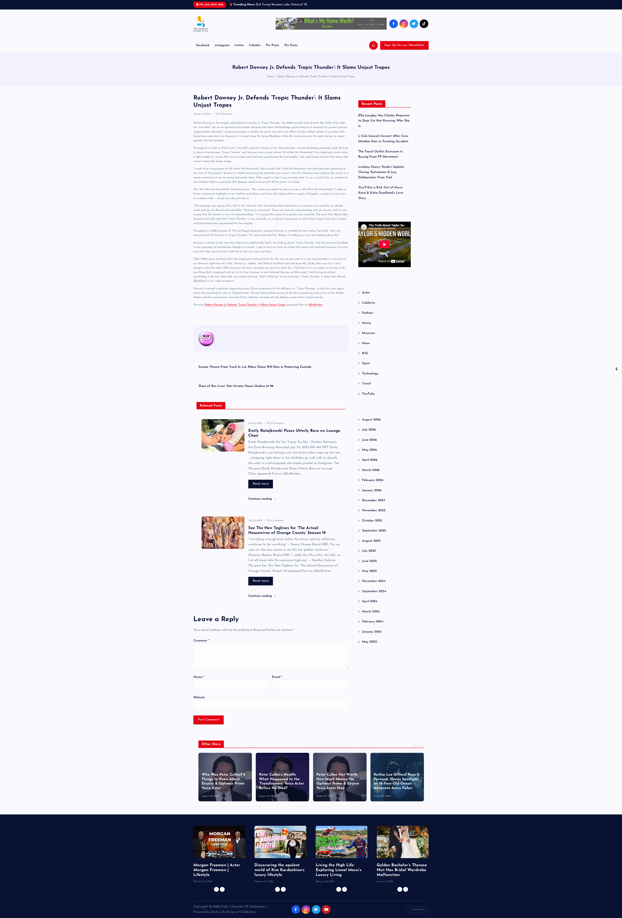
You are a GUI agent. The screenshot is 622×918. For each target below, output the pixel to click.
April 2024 (369, 606)
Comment (201, 645)
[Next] (421, 748)
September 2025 (374, 535)
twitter (239, 50)
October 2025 (372, 525)
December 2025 (373, 505)
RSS (365, 358)
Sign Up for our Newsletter (404, 50)
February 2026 (372, 485)
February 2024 (372, 626)
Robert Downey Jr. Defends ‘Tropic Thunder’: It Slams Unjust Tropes (316, 81)
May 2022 (369, 646)
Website (199, 702)
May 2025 (369, 576)
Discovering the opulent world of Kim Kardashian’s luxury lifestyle (279, 875)
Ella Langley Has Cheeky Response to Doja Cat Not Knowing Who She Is (383, 126)
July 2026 (369, 434)
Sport (366, 368)
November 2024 (374, 586)
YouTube (368, 398)
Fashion (367, 318)
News (366, 348)
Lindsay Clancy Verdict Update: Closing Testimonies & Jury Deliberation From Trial (381, 177)
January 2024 (371, 636)
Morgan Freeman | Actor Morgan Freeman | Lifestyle (216, 875)
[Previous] (415, 748)
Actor (366, 297)
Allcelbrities (315, 310)
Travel (366, 388)
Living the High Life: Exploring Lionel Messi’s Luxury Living (339, 875)
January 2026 (372, 495)
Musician (368, 338)
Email (277, 682)
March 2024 (371, 616)
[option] (225, 782)
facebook (203, 50)
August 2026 (371, 424)
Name (198, 682)
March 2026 (371, 475)
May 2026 (369, 455)
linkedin (255, 50)
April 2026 (369, 465)
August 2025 (371, 545)
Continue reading (260, 504)
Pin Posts (272, 50)
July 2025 (369, 556)
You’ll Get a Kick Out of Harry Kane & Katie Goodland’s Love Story (380, 198)
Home (270, 81)
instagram (222, 50)
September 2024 (374, 596)
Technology (370, 378)
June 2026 (369, 444)
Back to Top (419, 914)
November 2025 (374, 515)
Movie (366, 328)
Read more (261, 488)
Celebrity (368, 307)
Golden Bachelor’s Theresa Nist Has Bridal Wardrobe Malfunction (402, 875)
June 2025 (369, 566)
